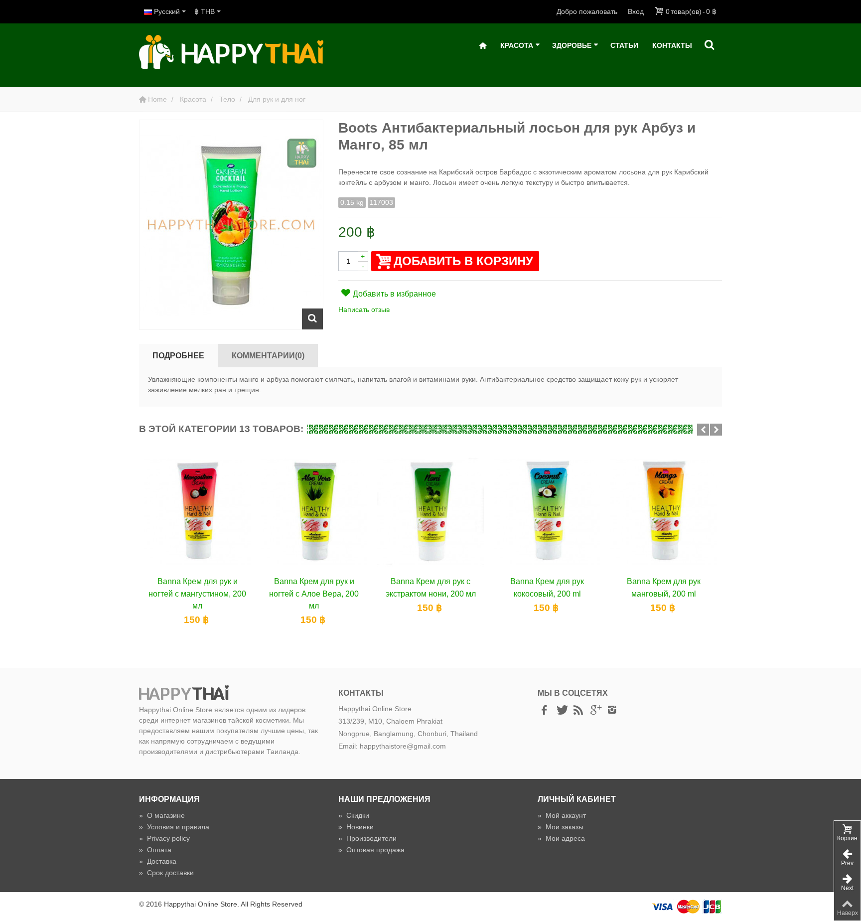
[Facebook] (544, 710)
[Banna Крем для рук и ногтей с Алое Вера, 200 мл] (314, 511)
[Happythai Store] (231, 51)
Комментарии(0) (268, 355)
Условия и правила (174, 827)
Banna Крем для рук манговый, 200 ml (664, 587)
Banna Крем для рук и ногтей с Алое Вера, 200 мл (314, 593)
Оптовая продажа (371, 850)
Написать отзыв (364, 309)
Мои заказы (560, 827)
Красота (516, 45)
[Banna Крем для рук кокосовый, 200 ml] (547, 511)
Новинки (356, 827)
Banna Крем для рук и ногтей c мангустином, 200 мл (197, 593)
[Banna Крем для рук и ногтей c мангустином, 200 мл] (197, 511)
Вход (636, 11)
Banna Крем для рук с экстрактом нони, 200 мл (431, 587)
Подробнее (178, 355)
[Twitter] (561, 710)
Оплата (155, 850)
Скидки (353, 815)
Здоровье (571, 45)
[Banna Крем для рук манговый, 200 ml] (663, 511)
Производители (367, 838)
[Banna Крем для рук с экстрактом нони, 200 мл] (430, 511)
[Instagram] (611, 710)
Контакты (672, 45)
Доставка (157, 861)
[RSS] (578, 710)
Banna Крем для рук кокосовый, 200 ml (547, 587)
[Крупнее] (312, 318)
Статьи (624, 45)
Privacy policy (164, 838)
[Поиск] (709, 45)
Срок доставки (166, 873)
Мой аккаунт (562, 815)
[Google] (594, 710)
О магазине (162, 815)
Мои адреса (561, 838)
